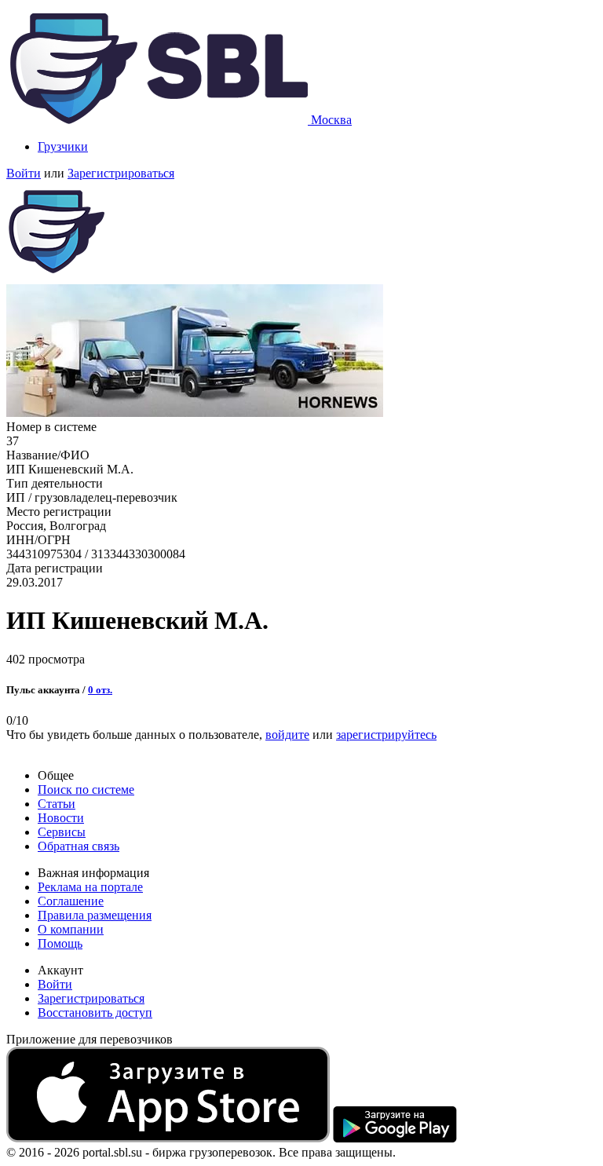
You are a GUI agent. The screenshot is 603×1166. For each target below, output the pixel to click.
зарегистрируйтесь (386, 734)
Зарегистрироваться (121, 173)
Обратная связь (78, 846)
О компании (71, 929)
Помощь (60, 943)
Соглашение (71, 901)
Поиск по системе (86, 789)
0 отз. (100, 690)
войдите (287, 734)
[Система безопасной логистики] (158, 119)
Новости (61, 817)
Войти (23, 173)
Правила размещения (95, 915)
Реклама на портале (90, 887)
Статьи (56, 803)
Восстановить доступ (95, 1012)
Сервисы (62, 832)
